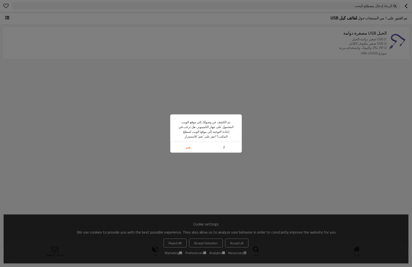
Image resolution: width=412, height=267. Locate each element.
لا (224, 147)
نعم (188, 147)
